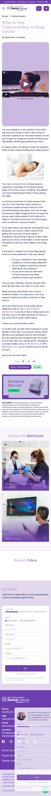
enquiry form (12, 346)
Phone (8, 644)
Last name (10, 635)
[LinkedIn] (34, 361)
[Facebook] (23, 361)
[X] (29, 361)
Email (8, 653)
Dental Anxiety (19, 16)
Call (38, 367)
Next (25, 668)
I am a (8, 617)
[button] (25, 84)
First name (9, 625)
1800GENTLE (33, 343)
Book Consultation (20, 367)
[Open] (3, 8)
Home (5, 16)
